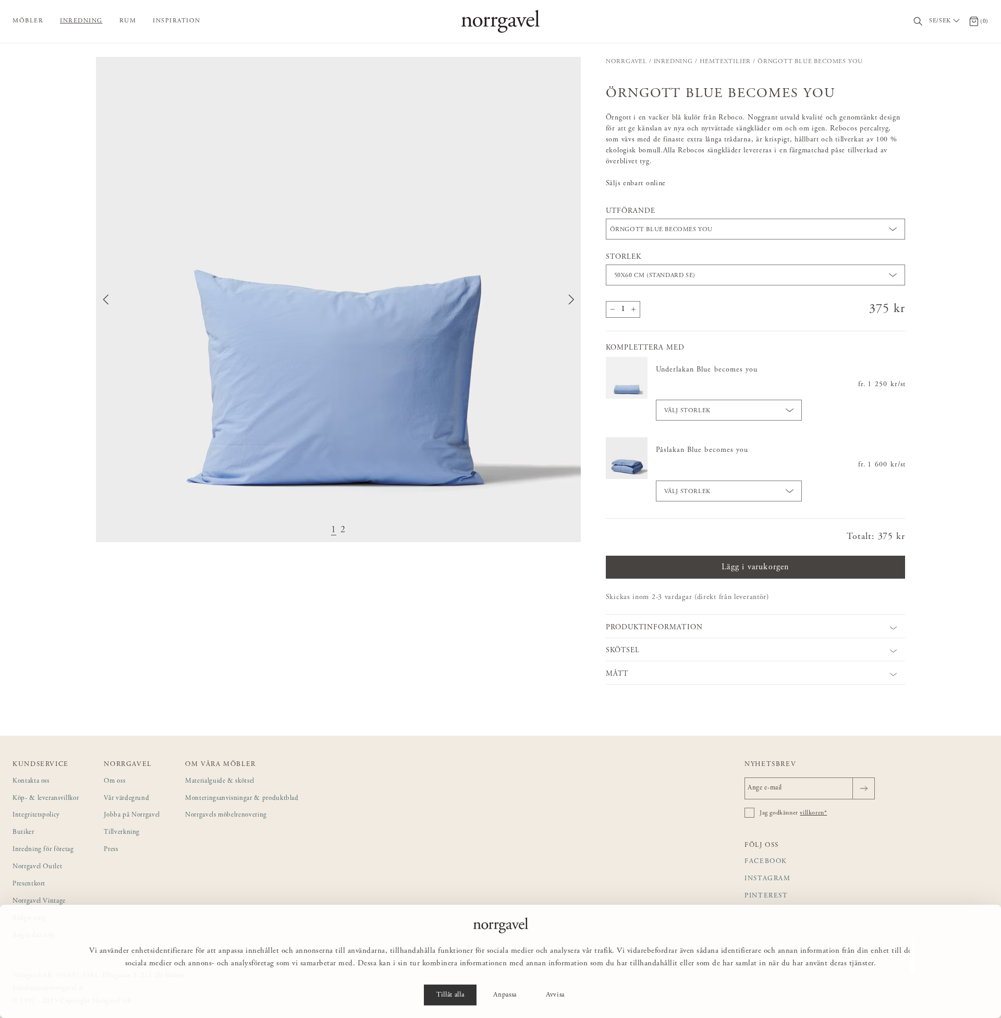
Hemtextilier (725, 61)
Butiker (23, 832)
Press (111, 849)
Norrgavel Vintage (39, 901)
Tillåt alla (450, 995)
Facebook (765, 861)
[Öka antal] (633, 309)
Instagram (767, 879)
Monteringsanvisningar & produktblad (242, 798)
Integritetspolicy (36, 815)
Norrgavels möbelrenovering (226, 815)
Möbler (28, 21)
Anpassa (505, 995)
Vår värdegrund (126, 798)
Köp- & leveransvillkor (46, 798)
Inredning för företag (43, 849)
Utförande (630, 211)
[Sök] (918, 21)
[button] (338, 299)
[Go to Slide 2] (343, 530)
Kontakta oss (31, 781)
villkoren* (813, 813)
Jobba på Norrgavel (132, 815)
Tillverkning (122, 832)
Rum (128, 21)
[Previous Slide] (106, 299)
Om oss (114, 781)
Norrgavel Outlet (37, 867)
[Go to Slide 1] (333, 530)
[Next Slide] (571, 299)
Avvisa (555, 995)
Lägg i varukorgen (755, 567)
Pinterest (766, 896)
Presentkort (29, 884)
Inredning (81, 21)
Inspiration (177, 21)
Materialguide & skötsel (219, 781)
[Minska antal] (612, 309)
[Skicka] (863, 788)
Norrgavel (626, 61)
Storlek (623, 257)
